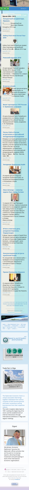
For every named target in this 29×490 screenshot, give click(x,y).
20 (5, 304)
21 (6, 304)
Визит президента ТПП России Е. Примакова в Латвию (15, 106)
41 (18, 305)
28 (18, 304)
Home (4, 324)
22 (8, 304)
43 (22, 305)
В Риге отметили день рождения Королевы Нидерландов (11, 231)
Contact (14, 328)
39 (15, 305)
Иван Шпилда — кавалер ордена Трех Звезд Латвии (13, 191)
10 (13, 302)
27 (16, 304)
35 (9, 305)
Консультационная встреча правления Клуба (13, 254)
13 (18, 302)
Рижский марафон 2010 (12, 58)
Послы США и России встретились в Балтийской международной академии (13, 134)
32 (24, 304)
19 (3, 304)
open (25, 336)
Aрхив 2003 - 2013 (6, 29)
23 (10, 304)
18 (26, 302)
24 (11, 304)
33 (26, 304)
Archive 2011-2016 (11, 327)
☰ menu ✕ (23, 8)
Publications (15, 325)
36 (10, 305)
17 (24, 302)
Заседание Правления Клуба (14, 164)
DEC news (23, 324)
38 (13, 305)
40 (17, 305)
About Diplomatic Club (13, 324)
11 (14, 302)
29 (19, 304)
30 (21, 304)
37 (12, 305)
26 (15, 304)
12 (16, 302)
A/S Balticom (17, 479)
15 (21, 302)
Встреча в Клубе (9, 86)
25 (13, 304)
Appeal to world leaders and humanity (17, 339)
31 (23, 304)
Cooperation (7, 325)
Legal (8, 328)
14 (19, 302)
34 (7, 305)
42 (20, 305)
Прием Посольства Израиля (14, 272)
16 (23, 302)
